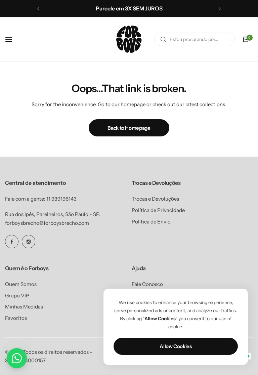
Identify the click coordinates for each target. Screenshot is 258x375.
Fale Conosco (147, 284)
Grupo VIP (17, 295)
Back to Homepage (129, 128)
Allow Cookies (175, 346)
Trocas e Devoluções (155, 199)
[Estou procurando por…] (163, 39)
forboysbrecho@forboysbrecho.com (47, 223)
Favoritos (16, 318)
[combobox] (194, 39)
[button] (38, 9)
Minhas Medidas (24, 306)
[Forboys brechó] (129, 39)
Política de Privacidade (158, 210)
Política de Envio (151, 221)
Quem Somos (21, 284)
